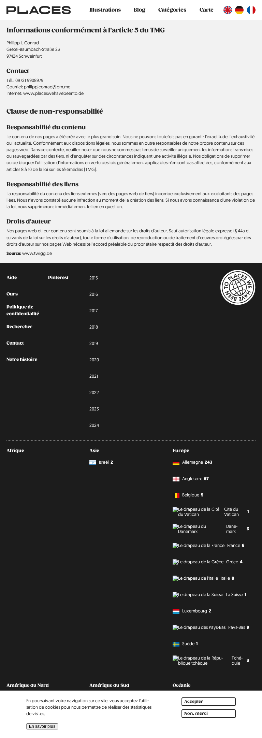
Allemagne (197, 462)
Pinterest (58, 277)
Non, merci (196, 713)
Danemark (237, 528)
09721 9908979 (29, 80)
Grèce (234, 562)
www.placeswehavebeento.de (53, 93)
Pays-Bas (238, 627)
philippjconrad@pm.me (47, 86)
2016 (93, 294)
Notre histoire (21, 359)
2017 (93, 310)
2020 (94, 359)
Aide (11, 277)
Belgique (192, 495)
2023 (94, 408)
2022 (94, 392)
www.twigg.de (37, 253)
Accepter (193, 701)
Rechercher (19, 327)
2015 (93, 277)
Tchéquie (240, 660)
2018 (93, 327)
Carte (207, 9)
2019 (93, 343)
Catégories (172, 9)
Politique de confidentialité (22, 310)
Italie (227, 578)
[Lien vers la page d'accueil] (38, 10)
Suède (190, 644)
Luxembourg (196, 611)
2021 (93, 376)
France (235, 545)
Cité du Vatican (236, 511)
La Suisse (236, 594)
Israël (106, 462)
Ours (12, 294)
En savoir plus (42, 726)
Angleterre (195, 478)
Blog (139, 9)
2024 (94, 425)
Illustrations (105, 9)
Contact (15, 343)
